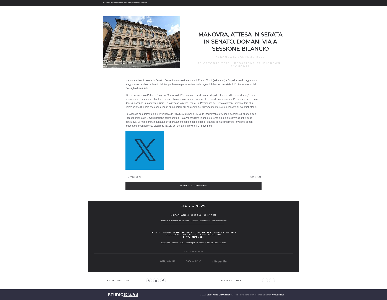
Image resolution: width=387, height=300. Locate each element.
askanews (225, 56)
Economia (240, 66)
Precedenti (135, 177)
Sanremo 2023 (251, 56)
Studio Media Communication (220, 295)
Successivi (255, 177)
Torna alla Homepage (193, 186)
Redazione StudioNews (257, 63)
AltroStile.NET (278, 295)
